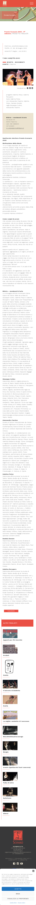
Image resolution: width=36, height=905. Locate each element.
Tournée (11, 611)
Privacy (9, 858)
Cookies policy (22, 858)
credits (23, 860)
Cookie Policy (13, 902)
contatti (13, 860)
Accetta (18, 889)
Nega (18, 894)
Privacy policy (21, 902)
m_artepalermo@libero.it (15, 128)
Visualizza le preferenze (18, 898)
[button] (33, 871)
